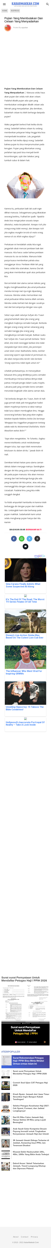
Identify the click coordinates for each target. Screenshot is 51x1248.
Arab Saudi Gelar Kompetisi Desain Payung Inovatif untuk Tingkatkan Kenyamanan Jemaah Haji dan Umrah (31, 1131)
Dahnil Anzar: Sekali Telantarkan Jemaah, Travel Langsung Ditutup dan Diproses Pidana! (29, 1166)
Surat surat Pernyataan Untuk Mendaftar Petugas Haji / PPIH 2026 (24, 979)
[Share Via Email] (25, 546)
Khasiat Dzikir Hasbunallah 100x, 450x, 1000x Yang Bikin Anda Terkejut (31, 1153)
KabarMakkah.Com (31, 1242)
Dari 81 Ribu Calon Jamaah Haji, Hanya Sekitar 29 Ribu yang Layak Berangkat (29, 1119)
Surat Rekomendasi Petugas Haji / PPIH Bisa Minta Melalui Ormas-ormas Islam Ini (28, 1061)
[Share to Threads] (37, 539)
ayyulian (24, 28)
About (16, 1237)
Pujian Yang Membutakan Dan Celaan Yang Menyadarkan (23, 20)
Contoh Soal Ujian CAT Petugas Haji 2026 (30, 1083)
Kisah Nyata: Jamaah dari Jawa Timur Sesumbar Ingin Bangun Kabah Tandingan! (31, 1096)
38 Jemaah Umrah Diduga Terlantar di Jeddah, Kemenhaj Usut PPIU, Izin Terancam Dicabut (31, 1143)
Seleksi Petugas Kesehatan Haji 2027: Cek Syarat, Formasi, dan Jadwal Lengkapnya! (31, 1108)
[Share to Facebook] (14, 539)
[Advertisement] (25, 58)
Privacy (34, 1237)
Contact (24, 1237)
